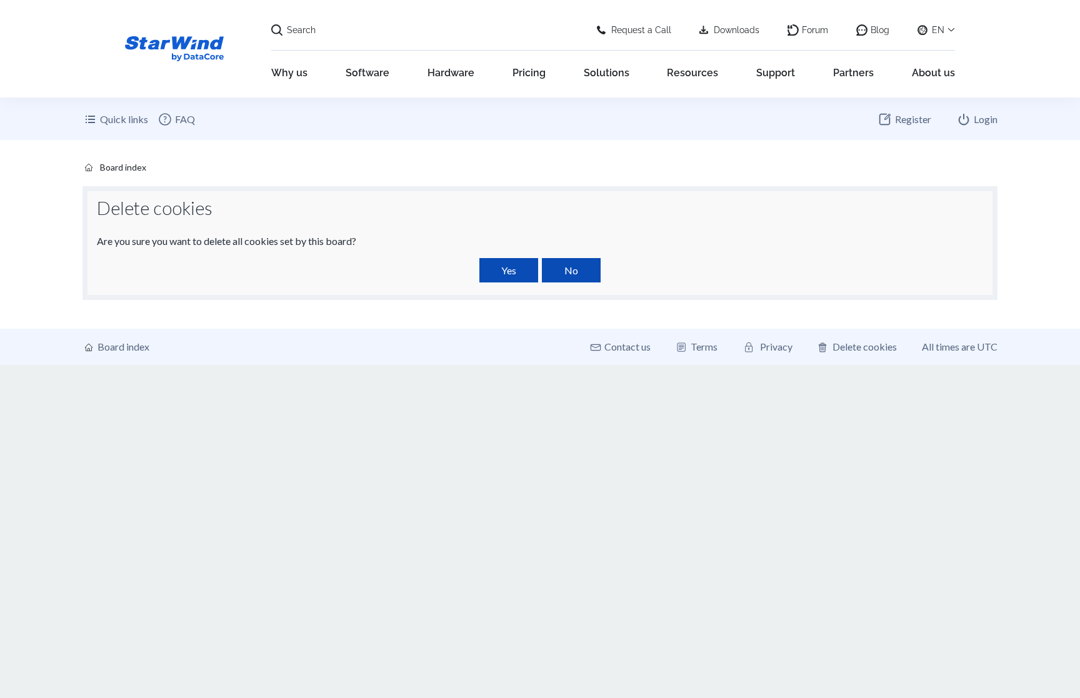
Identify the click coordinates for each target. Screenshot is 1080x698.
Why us (289, 73)
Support (775, 73)
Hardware (451, 73)
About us (933, 73)
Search (301, 30)
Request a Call (641, 30)
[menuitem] (176, 119)
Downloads (736, 30)
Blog (880, 30)
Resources (692, 73)
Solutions (606, 73)
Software (367, 73)
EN (938, 30)
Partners (853, 73)
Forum (815, 30)
